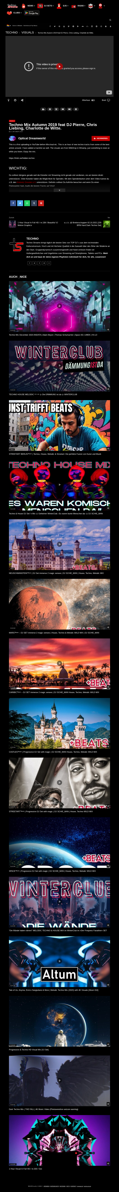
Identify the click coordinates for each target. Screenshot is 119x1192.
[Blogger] (92, 26)
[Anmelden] (110, 26)
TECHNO (11, 32)
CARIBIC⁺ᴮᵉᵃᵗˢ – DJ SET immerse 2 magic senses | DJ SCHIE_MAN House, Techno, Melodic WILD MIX (54, 692)
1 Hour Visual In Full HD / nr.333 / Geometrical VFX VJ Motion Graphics (40, 1169)
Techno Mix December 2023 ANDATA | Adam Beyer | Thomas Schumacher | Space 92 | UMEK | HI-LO (53, 335)
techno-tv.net (87, 1186)
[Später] (101, 26)
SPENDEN (46, 1186)
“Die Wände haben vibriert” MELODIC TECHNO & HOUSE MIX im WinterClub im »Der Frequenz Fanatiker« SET (58, 930)
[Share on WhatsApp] (27, 203)
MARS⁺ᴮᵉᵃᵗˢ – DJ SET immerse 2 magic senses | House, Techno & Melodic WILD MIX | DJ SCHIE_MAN (54, 633)
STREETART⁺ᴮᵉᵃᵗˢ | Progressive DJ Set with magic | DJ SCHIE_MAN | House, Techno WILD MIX (51, 811)
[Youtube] (64, 26)
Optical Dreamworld (32, 138)
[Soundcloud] (82, 26)
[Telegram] (73, 26)
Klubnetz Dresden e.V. (26, 182)
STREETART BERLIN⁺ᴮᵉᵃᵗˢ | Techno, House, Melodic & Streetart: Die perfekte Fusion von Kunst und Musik (55, 454)
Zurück (11, 217)
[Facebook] (50, 26)
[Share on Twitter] (20, 203)
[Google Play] (78, 26)
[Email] (49, 263)
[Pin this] (41, 203)
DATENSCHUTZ (54, 1186)
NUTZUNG (62, 1186)
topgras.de (80, 1186)
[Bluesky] (87, 26)
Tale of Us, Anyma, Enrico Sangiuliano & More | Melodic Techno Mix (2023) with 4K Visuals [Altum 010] (53, 990)
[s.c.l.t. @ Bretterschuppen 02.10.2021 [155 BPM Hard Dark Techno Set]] (106, 224)
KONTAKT (73, 1186)
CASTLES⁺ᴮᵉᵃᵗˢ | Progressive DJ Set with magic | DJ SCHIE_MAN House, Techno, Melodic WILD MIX (53, 752)
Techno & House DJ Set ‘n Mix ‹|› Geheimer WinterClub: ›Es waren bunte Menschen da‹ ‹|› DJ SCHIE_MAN (56, 514)
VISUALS (27, 32)
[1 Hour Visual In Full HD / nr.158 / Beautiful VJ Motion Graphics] (12, 224)
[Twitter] (54, 26)
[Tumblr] (39, 263)
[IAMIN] (96, 26)
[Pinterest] (59, 26)
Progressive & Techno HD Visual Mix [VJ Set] (29, 1050)
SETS (68, 1186)
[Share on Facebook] (13, 203)
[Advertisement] (59, 1166)
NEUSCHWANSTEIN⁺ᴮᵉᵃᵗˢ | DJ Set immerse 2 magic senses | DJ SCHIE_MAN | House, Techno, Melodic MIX (56, 573)
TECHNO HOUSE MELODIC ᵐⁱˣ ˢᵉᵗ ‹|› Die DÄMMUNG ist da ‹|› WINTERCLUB (43, 394)
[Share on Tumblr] (34, 203)
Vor (109, 217)
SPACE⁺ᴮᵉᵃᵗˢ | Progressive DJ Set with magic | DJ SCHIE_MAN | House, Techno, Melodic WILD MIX (52, 871)
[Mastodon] (68, 26)
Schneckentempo (17, 25)
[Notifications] (106, 26)
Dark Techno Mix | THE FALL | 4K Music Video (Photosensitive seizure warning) (43, 1109)
